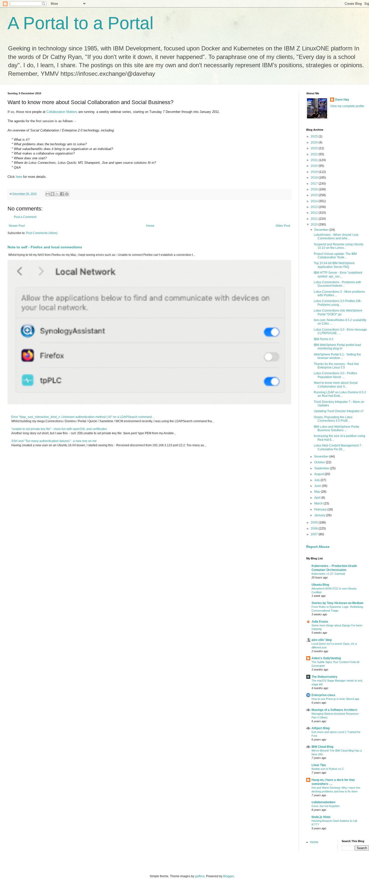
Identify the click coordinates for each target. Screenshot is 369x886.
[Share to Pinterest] (66, 193)
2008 (315, 528)
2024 (315, 142)
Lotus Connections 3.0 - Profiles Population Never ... (335, 375)
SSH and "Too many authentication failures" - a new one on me (54, 441)
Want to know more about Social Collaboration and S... (336, 384)
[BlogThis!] (52, 193)
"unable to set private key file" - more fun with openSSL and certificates (59, 429)
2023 (315, 148)
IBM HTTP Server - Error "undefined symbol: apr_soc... (338, 274)
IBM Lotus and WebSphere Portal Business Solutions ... (336, 428)
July (317, 480)
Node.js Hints (321, 817)
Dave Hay (342, 99)
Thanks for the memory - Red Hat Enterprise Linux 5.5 (336, 365)
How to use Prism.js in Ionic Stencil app (335, 698)
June (318, 486)
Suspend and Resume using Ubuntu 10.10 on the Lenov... (338, 246)
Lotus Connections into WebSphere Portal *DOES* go (338, 312)
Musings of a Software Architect (334, 710)
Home (150, 226)
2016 (315, 189)
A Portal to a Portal (81, 23)
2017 (315, 183)
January (320, 515)
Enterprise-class (323, 695)
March (319, 503)
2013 (315, 207)
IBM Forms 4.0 (323, 339)
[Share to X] (57, 193)
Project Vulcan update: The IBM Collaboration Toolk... (335, 255)
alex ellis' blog (322, 640)
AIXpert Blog (321, 728)
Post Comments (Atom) (41, 233)
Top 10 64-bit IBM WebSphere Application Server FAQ (334, 264)
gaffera (200, 876)
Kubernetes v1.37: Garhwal (328, 573)
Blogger (228, 876)
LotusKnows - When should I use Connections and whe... (336, 236)
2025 (315, 136)
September (322, 468)
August (319, 474)
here (19, 177)
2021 (315, 160)
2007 (315, 534)
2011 (315, 218)
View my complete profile (347, 106)
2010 (315, 224)
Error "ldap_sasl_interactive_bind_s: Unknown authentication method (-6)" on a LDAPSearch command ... (83, 417)
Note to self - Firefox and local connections (45, 247)
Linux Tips (319, 765)
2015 (315, 195)
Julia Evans (320, 621)
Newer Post (17, 226)
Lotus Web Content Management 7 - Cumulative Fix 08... (338, 447)
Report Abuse (318, 547)
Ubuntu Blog (320, 584)
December (321, 230)
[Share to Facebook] (62, 193)
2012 (315, 212)
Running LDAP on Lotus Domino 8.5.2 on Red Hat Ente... (340, 394)
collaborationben (323, 802)
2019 (315, 172)
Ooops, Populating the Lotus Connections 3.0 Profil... (333, 418)
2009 (315, 522)
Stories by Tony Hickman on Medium (337, 603)
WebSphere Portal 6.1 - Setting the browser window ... (337, 356)
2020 (315, 166)
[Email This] (47, 193)
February (320, 509)
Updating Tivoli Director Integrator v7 (339, 411)
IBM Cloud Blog (322, 747)
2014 (315, 201)
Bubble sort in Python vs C (328, 768)
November (321, 456)
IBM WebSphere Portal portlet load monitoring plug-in (337, 346)
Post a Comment (25, 217)
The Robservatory (324, 677)
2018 (315, 177)
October (320, 462)
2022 (315, 154)
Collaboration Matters (61, 112)
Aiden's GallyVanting (326, 658)
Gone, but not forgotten (326, 805)
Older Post (283, 226)
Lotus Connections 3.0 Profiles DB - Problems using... (338, 302)
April (317, 497)
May (317, 491)
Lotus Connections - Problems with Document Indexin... (337, 283)
